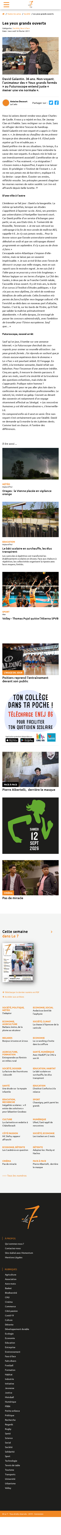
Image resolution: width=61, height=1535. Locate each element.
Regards (9, 1424)
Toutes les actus (14, 14)
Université (10, 1478)
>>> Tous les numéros (14, 1175)
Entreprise (10, 1347)
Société (27, 14)
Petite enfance (12, 1410)
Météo (6, 484)
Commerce (10, 1306)
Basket (8, 1288)
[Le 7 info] (30, 4)
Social (8, 1442)
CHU (7, 1297)
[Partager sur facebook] (56, 102)
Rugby (8, 1428)
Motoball (9, 1397)
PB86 (7, 1406)
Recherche (10, 1419)
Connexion (38, 1514)
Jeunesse (9, 1388)
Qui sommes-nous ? (14, 1243)
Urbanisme (10, 1483)
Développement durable (17, 1329)
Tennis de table (12, 1465)
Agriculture (10, 1274)
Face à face (25, 28)
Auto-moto (10, 1283)
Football (9, 1365)
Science (9, 1438)
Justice (8, 1392)
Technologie (11, 1460)
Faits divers (10, 1360)
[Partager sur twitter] (50, 102)
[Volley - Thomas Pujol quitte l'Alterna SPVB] (30, 589)
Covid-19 (9, 1315)
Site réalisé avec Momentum (19, 1252)
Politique (9, 1415)
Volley (8, 1487)
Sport (6, 611)
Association (10, 1279)
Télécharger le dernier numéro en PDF (22, 992)
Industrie (9, 1379)
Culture (9, 1319)
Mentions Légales (13, 1257)
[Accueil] (3, 14)
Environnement (12, 1351)
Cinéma (9, 1301)
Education (8, 541)
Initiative (9, 1383)
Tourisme (9, 1469)
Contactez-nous (13, 1248)
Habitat (9, 1374)
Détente (9, 1324)
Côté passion (11, 1310)
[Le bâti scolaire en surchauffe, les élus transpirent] (30, 519)
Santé (8, 1433)
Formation (10, 1369)
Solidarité (10, 1451)
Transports (10, 1474)
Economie (10, 1338)
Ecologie (9, 1333)
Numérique (10, 1401)
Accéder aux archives (14, 997)
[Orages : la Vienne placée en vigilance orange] (30, 464)
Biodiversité (11, 1292)
